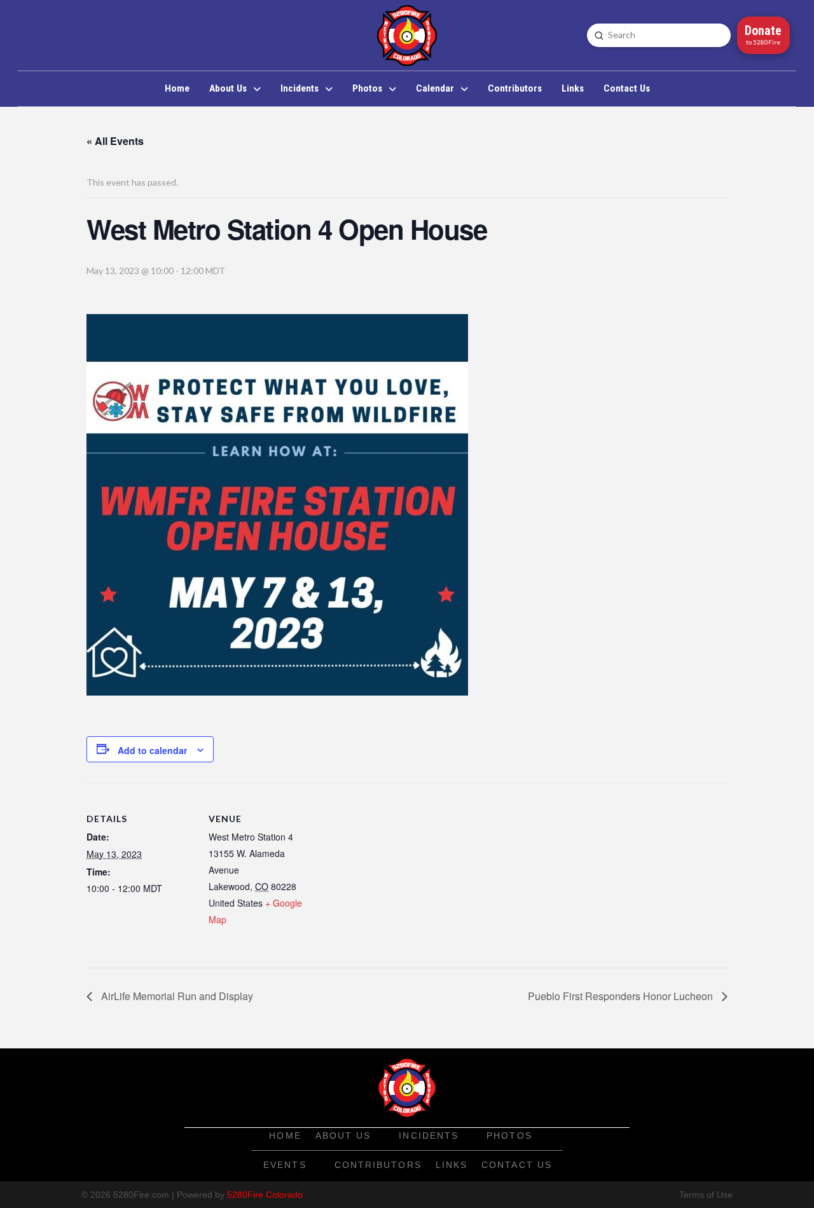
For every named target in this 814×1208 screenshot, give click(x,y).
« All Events (115, 141)
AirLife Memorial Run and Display (176, 996)
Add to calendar (152, 750)
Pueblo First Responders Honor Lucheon (621, 996)
